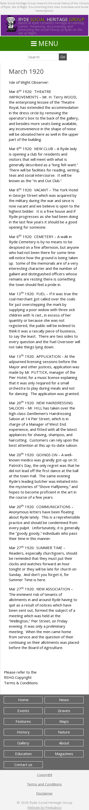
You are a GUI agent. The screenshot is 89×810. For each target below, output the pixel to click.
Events (23, 710)
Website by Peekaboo (44, 807)
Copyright (44, 774)
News (64, 699)
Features (23, 721)
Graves (64, 710)
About (64, 742)
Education (23, 753)
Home (23, 699)
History (23, 731)
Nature (64, 731)
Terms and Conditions (44, 784)
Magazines (64, 753)
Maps (64, 721)
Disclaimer (44, 793)
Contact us (23, 764)
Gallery (23, 742)
